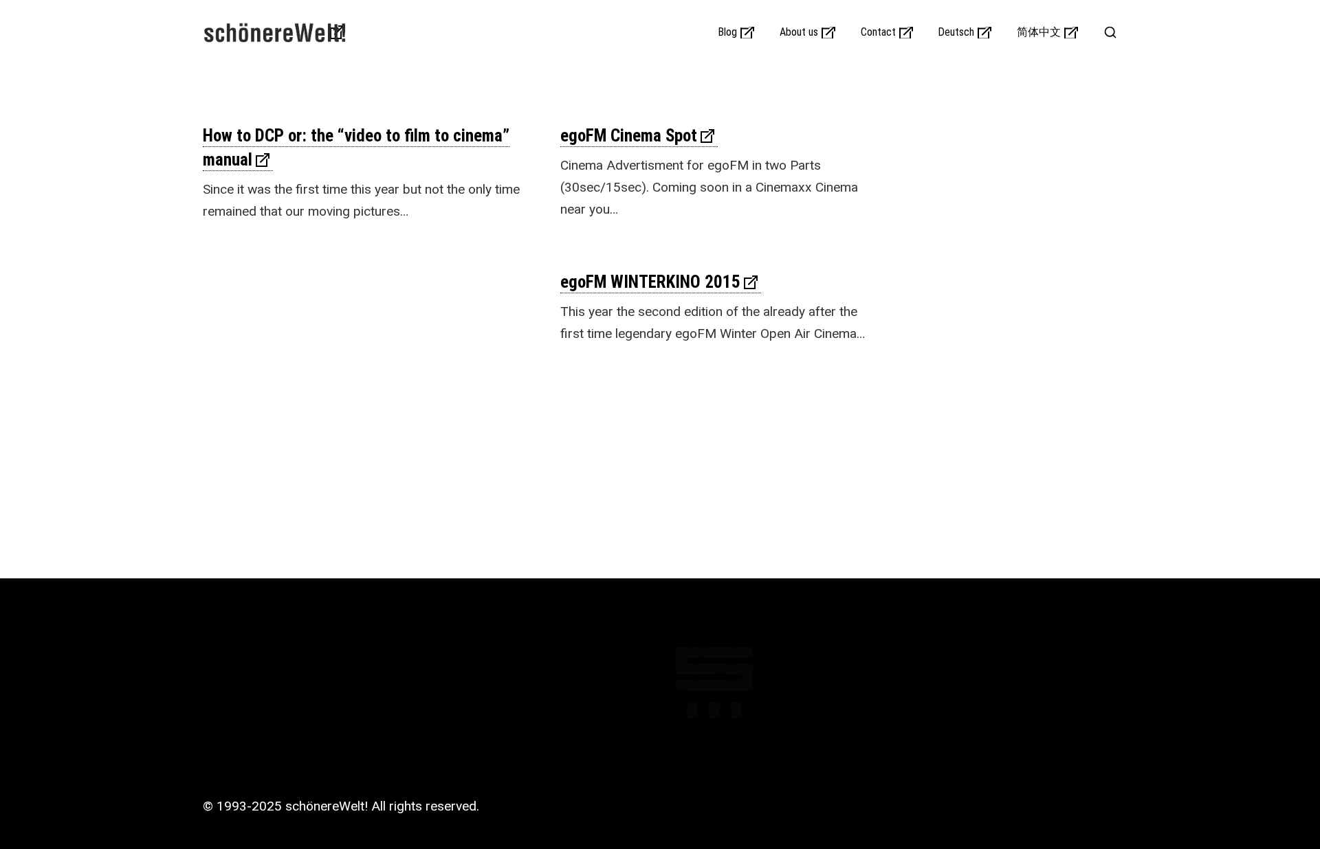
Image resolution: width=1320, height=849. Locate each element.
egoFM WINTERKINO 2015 (650, 282)
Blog (727, 32)
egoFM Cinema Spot (628, 136)
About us (799, 32)
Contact (878, 32)
